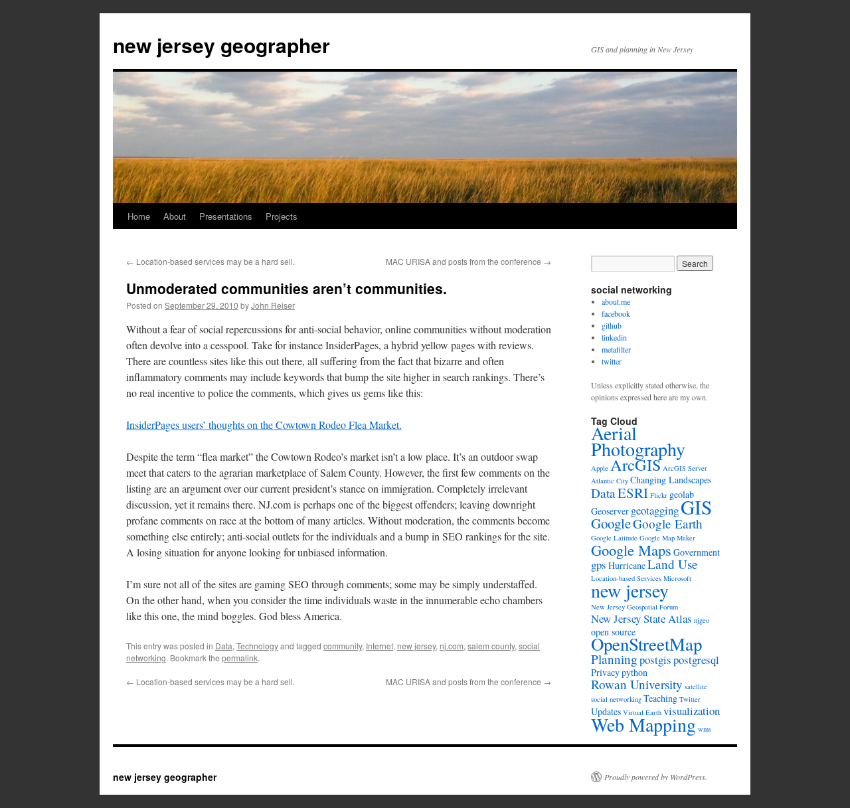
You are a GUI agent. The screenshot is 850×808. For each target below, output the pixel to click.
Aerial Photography (638, 440)
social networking (616, 699)
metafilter (616, 349)
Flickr (658, 495)
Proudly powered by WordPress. (655, 776)
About (174, 216)
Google (611, 523)
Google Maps (631, 550)
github (612, 325)
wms (704, 729)
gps (598, 564)
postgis (655, 659)
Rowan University (637, 684)
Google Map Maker (667, 537)
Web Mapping (643, 724)
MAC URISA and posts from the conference (468, 261)
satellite (696, 686)
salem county (491, 645)
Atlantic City (609, 480)
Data (223, 645)
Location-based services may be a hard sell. (210, 261)
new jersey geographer (221, 45)
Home (139, 216)
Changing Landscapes (670, 479)
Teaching (660, 698)
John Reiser (273, 305)
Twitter (690, 699)
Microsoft (677, 578)
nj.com (452, 645)
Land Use (672, 564)
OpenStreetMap (646, 644)
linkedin (614, 337)
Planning (614, 659)
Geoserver (610, 511)
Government (696, 552)
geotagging (655, 510)
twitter (612, 361)
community (342, 645)
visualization (691, 710)
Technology (257, 645)
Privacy (605, 672)
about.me (616, 301)
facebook (616, 313)
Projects (282, 216)
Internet (379, 645)
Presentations (225, 216)
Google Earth (668, 523)
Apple (599, 468)
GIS (696, 507)
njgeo (701, 620)
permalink (240, 657)
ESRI (633, 492)
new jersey (416, 645)
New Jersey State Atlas (641, 618)
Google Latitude (614, 537)
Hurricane (626, 565)
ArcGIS (635, 464)
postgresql (696, 659)
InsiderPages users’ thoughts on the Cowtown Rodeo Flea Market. (264, 425)
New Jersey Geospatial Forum (634, 606)
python (634, 672)
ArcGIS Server (685, 468)
